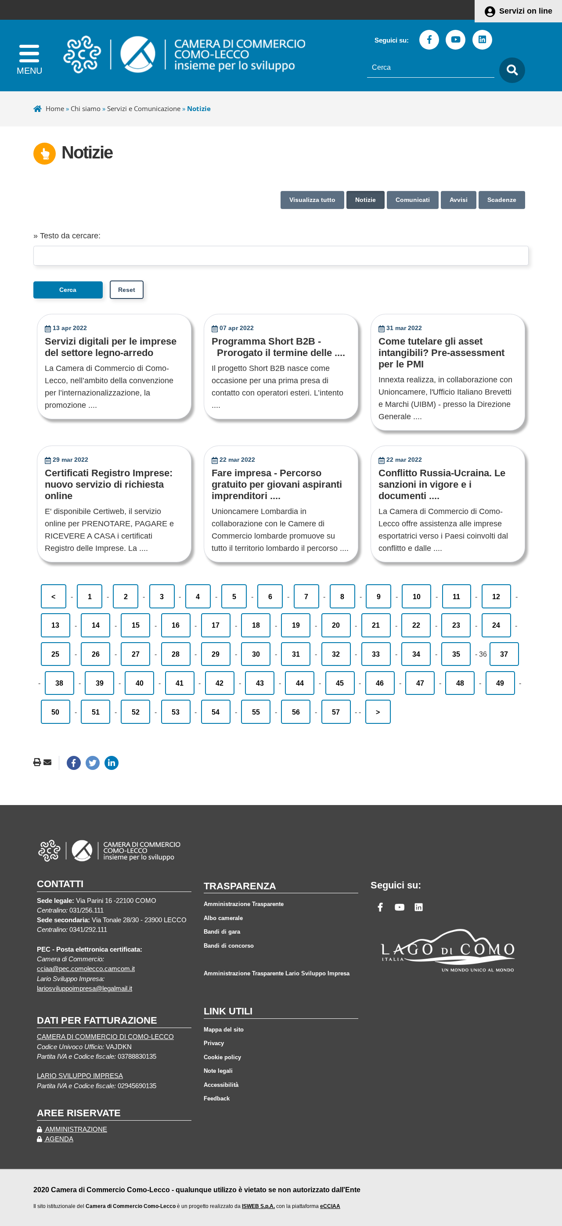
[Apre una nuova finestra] (74, 763)
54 (216, 712)
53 (176, 712)
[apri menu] (29, 55)
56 (296, 712)
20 (336, 625)
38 (59, 683)
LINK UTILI (228, 1011)
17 (216, 625)
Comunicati (413, 199)
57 (336, 712)
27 (136, 654)
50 (55, 712)
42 (219, 683)
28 (176, 654)
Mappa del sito (224, 1029)
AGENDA (58, 1139)
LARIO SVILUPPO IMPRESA (80, 1075)
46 (380, 683)
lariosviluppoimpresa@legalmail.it (84, 988)
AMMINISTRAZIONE (75, 1129)
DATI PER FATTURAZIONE (97, 1020)
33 (376, 654)
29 (216, 654)
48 (460, 683)
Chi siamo (86, 108)
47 (420, 683)
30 (256, 654)
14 (96, 625)
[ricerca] (509, 70)
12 (496, 596)
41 (180, 683)
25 (55, 654)
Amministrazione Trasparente (244, 904)
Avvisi (459, 199)
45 (340, 683)
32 (336, 654)
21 (376, 625)
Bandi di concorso (229, 945)
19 (296, 625)
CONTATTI (60, 883)
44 (300, 683)
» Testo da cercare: (67, 235)
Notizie (365, 199)
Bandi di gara (222, 931)
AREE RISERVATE (79, 1112)
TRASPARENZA (240, 886)
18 (256, 625)
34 (416, 654)
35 (456, 654)
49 (500, 683)
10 (417, 596)
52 (136, 712)
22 (416, 625)
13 (55, 625)
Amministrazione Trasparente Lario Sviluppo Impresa (276, 973)
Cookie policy (222, 1057)
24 (496, 625)
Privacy (214, 1043)
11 (456, 596)
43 (260, 683)
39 (100, 683)
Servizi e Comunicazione (143, 108)
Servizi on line (525, 11)
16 (176, 625)
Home (55, 108)
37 (504, 654)
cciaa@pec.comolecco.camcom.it (86, 968)
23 (456, 625)
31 (296, 654)
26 (96, 654)
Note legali (218, 1071)
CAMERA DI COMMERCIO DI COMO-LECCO (105, 1036)
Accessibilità (221, 1085)
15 (136, 625)
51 (96, 712)
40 (140, 683)
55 (256, 712)
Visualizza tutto (312, 199)
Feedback (217, 1098)
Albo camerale (223, 918)
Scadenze (501, 199)
